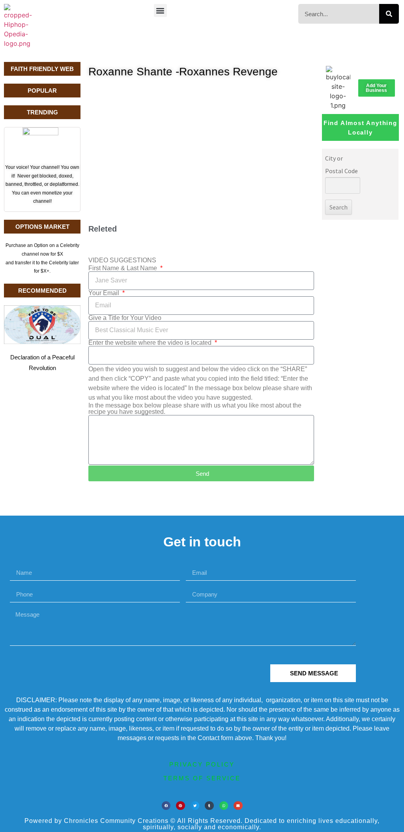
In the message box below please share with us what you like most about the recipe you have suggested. (194, 408)
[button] (160, 10)
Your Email (104, 293)
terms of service (202, 778)
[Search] (389, 14)
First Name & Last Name (123, 268)
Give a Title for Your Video (124, 318)
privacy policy (202, 764)
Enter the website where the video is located (150, 343)
